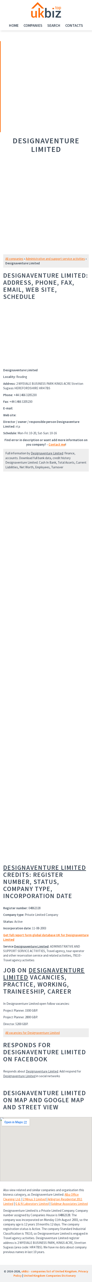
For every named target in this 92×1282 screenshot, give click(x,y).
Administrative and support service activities (55, 259)
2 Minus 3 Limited (34, 1199)
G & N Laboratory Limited (32, 1204)
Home (14, 25)
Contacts (74, 25)
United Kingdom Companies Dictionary (50, 1276)
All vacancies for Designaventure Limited (32, 1033)
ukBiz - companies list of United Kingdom (49, 1271)
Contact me (57, 444)
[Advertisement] (30, 86)
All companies (14, 259)
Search (53, 25)
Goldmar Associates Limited (69, 1204)
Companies (33, 25)
